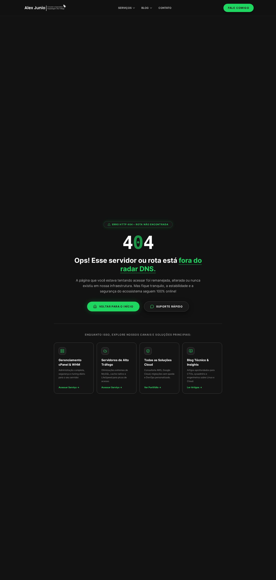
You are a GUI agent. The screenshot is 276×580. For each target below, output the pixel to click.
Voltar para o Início (116, 306)
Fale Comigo (238, 7)
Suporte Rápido (169, 306)
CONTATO (164, 7)
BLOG (145, 7)
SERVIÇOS (125, 7)
